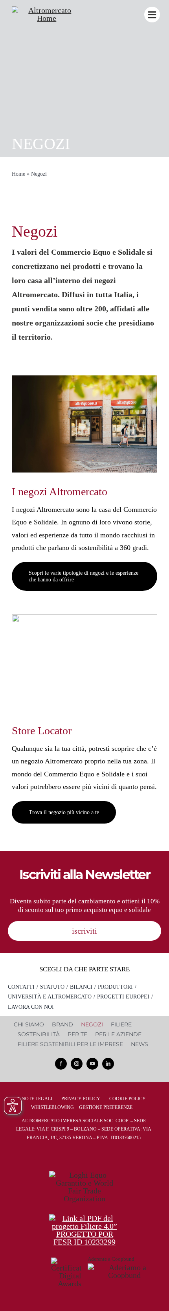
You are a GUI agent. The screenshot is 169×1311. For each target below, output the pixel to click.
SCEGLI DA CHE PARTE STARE (84, 969)
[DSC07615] (84, 379)
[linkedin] (108, 1064)
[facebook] (61, 1064)
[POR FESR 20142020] (84, 1218)
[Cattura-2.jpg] (84, 618)
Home (18, 174)
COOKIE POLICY (127, 1098)
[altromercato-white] (47, 10)
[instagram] (77, 1064)
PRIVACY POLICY (80, 1098)
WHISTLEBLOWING (52, 1107)
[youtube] (92, 1064)
